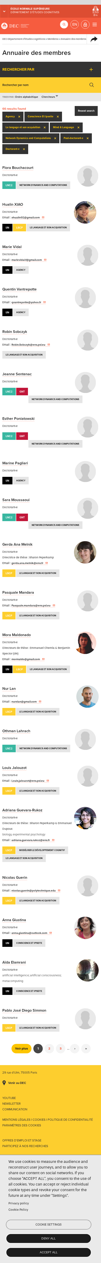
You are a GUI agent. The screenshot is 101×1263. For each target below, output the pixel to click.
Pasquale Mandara (18, 592)
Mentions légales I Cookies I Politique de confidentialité (47, 1120)
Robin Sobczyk (14, 331)
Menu (94, 24)
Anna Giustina (14, 920)
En (74, 24)
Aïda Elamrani (14, 962)
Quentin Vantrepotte (19, 289)
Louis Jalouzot (14, 767)
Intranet (85, 24)
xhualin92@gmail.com (26, 217)
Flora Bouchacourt (17, 167)
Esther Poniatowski (18, 418)
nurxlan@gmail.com (24, 701)
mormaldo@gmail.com (26, 659)
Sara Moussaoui (16, 500)
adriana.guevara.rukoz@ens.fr (31, 840)
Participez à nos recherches (25, 1146)
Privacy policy (18, 1203)
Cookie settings (48, 1224)
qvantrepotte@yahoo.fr (26, 302)
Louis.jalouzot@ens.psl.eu (28, 780)
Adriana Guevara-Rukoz (22, 810)
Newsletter (11, 1104)
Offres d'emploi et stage (21, 1140)
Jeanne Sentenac (17, 374)
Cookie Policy (18, 1210)
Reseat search (86, 110)
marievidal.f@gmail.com (27, 260)
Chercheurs (50, 96)
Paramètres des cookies (21, 1125)
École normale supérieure (30, 8)
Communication (14, 1109)
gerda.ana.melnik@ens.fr (27, 563)
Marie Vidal (12, 247)
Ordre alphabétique (26, 96)
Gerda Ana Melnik (17, 544)
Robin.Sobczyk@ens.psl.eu (28, 344)
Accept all (49, 1252)
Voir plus (21, 1048)
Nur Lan (9, 688)
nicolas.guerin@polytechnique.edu (34, 890)
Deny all (48, 1238)
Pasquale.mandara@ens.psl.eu (31, 605)
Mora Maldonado (16, 635)
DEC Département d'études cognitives (15, 26)
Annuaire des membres (73, 39)
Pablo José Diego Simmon (24, 1010)
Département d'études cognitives (35, 12)
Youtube (9, 1098)
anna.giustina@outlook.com (29, 933)
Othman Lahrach (16, 731)
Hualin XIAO (12, 204)
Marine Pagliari (15, 463)
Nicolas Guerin (14, 877)
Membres (52, 39)
